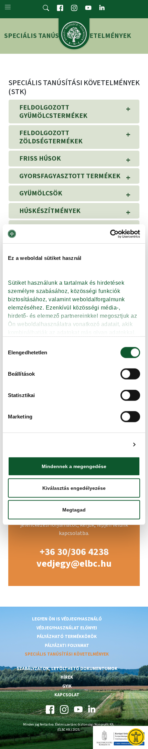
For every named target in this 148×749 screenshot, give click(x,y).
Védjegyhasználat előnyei (66, 628)
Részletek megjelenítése (97, 444)
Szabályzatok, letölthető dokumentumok (67, 669)
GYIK (67, 686)
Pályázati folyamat (67, 645)
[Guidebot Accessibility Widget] (136, 737)
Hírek (67, 677)
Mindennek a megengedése (74, 466)
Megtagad (74, 510)
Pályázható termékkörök (67, 637)
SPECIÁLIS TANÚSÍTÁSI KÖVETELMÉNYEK (67, 654)
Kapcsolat (67, 695)
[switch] (130, 373)
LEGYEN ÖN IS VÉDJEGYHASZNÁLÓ (67, 619)
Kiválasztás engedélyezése (74, 488)
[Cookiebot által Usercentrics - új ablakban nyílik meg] (110, 233)
